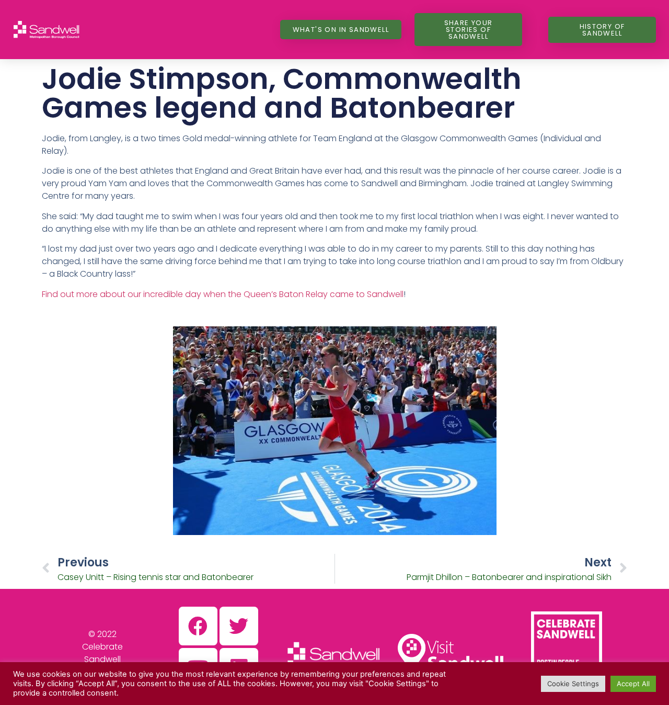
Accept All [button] (633, 683)
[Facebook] (198, 626)
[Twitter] (239, 626)
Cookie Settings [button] (573, 683)
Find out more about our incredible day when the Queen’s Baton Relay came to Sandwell (222, 294)
